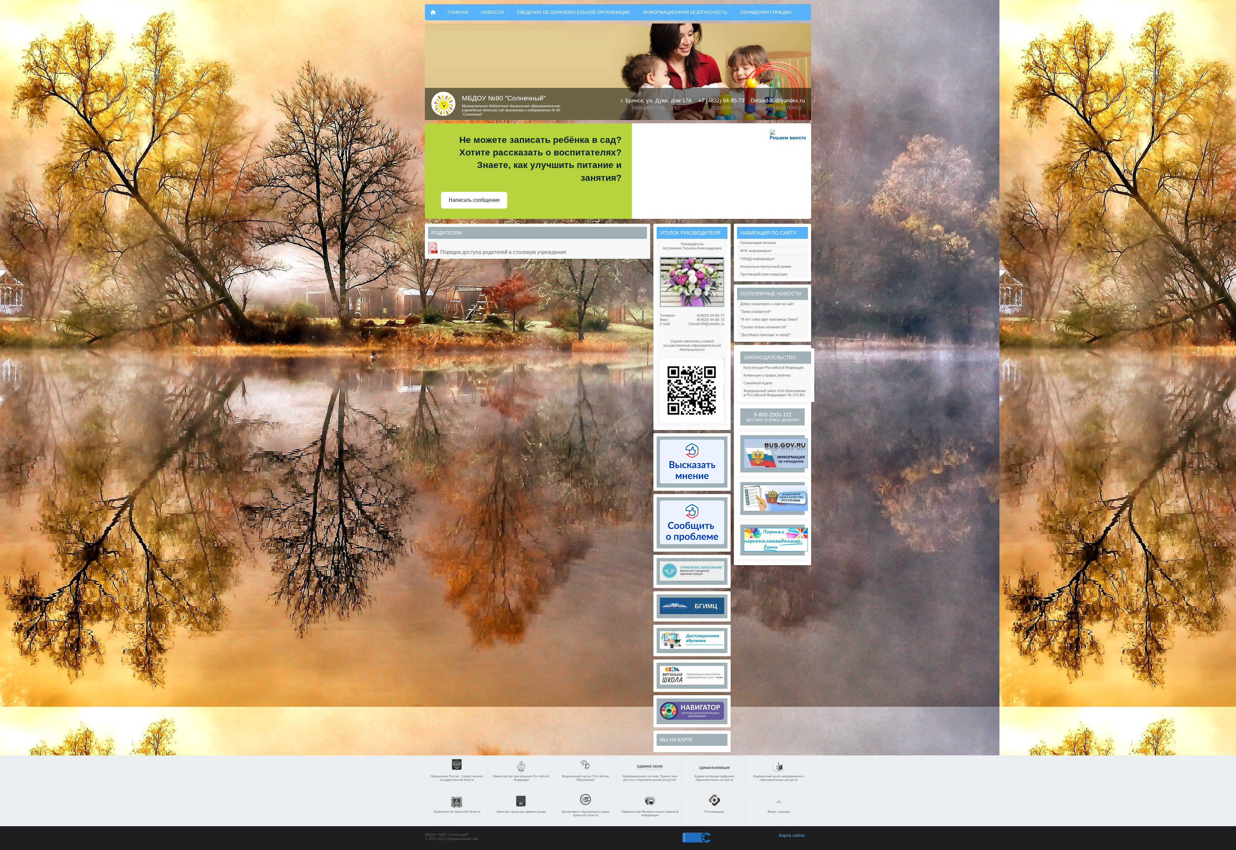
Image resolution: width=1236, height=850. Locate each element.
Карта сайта (791, 835)
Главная (458, 12)
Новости (492, 12)
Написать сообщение (474, 200)
